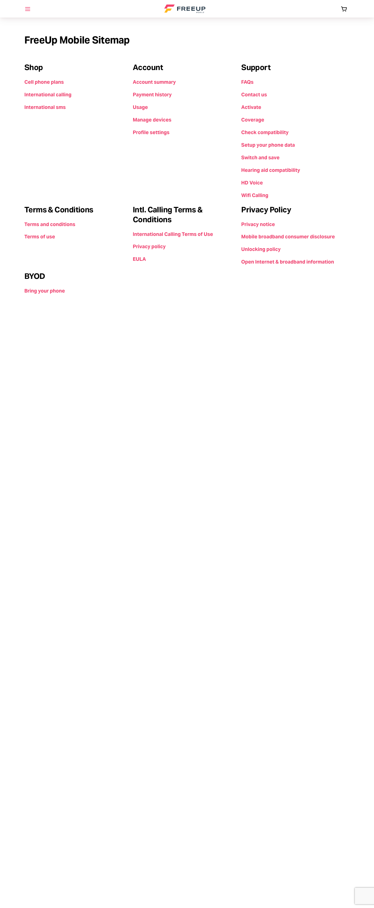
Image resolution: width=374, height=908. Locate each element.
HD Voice (252, 183)
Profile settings (151, 132)
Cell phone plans (44, 82)
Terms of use (39, 236)
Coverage (252, 120)
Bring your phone (44, 291)
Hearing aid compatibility (270, 170)
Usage (140, 107)
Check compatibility (265, 132)
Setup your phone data (268, 145)
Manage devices (152, 120)
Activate (251, 107)
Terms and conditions (49, 224)
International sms (45, 107)
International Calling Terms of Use (173, 234)
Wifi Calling (254, 195)
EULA (139, 259)
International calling (47, 94)
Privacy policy (149, 246)
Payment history (152, 94)
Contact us (254, 94)
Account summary (154, 82)
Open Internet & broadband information (287, 262)
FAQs (247, 82)
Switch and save (260, 157)
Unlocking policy (261, 249)
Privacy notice (258, 224)
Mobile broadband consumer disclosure (288, 236)
